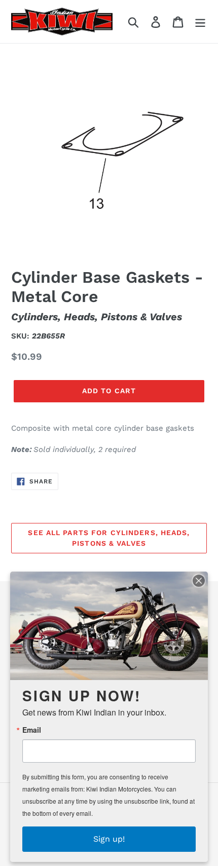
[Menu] (200, 21)
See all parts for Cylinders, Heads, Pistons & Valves (109, 538)
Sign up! (109, 839)
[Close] (199, 581)
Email (31, 729)
